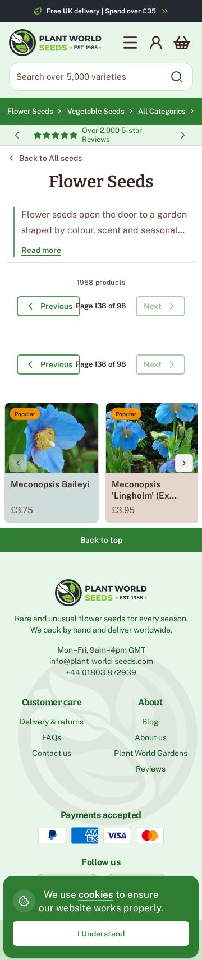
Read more (41, 250)
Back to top (101, 540)
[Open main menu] (130, 42)
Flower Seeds (30, 111)
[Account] (156, 42)
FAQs (51, 737)
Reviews (151, 768)
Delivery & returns (52, 721)
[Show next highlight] (183, 135)
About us (151, 737)
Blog (150, 721)
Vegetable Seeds (97, 111)
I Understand (101, 933)
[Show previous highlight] (17, 135)
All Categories (162, 111)
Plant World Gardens (150, 753)
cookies (96, 894)
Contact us (51, 753)
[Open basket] (182, 42)
